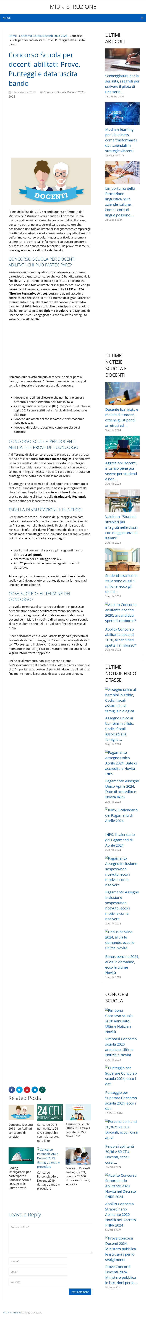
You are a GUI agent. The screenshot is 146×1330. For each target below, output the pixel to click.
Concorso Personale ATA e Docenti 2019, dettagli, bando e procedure (48, 1181)
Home (13, 36)
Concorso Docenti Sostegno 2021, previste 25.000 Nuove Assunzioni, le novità (78, 1176)
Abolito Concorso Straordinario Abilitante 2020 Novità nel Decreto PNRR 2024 (120, 1214)
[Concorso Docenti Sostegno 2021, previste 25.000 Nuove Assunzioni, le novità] (78, 1156)
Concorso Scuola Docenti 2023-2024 (43, 36)
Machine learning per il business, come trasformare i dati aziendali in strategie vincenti (121, 140)
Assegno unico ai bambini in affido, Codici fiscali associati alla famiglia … (119, 729)
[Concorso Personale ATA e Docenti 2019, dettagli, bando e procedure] (50, 1158)
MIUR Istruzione (73, 6)
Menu (7, 18)
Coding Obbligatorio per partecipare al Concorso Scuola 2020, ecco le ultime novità (20, 1178)
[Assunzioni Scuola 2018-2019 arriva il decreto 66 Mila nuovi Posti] (78, 1112)
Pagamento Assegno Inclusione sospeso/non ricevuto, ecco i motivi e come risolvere (122, 905)
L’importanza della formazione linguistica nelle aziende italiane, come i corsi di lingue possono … (120, 201)
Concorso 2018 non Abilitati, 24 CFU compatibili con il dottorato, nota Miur (48, 1133)
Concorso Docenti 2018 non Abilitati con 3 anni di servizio (21, 1131)
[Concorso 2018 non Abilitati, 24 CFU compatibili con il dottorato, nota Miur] (50, 1112)
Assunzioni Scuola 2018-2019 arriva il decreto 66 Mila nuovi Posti (78, 1130)
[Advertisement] (50, 127)
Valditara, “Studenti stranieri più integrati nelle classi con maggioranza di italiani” (121, 527)
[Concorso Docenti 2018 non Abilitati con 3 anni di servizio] (21, 1112)
